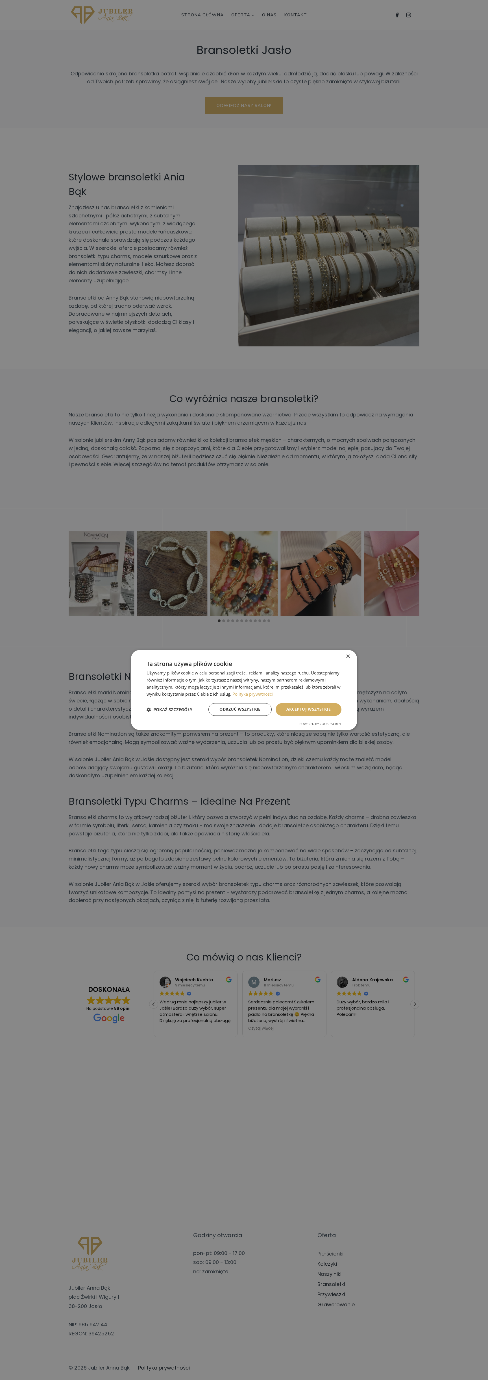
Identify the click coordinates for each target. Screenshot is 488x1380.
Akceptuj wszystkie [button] (308, 709)
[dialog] (244, 690)
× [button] (348, 656)
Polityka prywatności (252, 694)
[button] (169, 709)
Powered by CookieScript (320, 724)
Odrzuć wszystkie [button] (239, 709)
